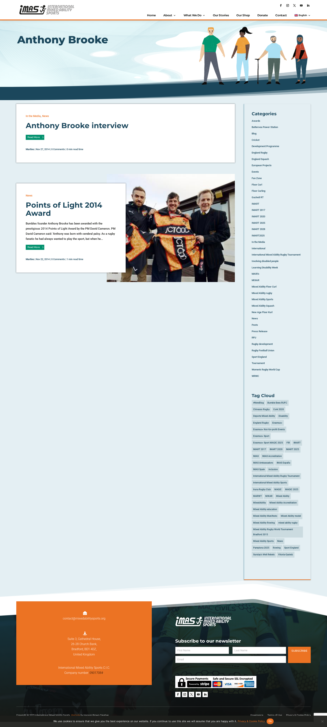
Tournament (258, 363)
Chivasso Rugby (261, 409)
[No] (322, 721)
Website (75, 715)
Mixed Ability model (291, 516)
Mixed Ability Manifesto (265, 516)
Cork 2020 (278, 409)
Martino (30, 149)
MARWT (257, 496)
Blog (254, 133)
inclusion (273, 469)
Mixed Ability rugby (262, 293)
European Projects (262, 165)
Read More (33, 137)
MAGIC (278, 489)
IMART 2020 (258, 216)
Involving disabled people (265, 261)
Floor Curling (258, 190)
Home (151, 15)
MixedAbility (259, 502)
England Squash (260, 159)
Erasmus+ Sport (261, 436)
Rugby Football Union (263, 350)
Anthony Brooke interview (77, 125)
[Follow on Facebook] (280, 5)
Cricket (255, 140)
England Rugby (259, 152)
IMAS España (283, 462)
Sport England (259, 356)
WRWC (255, 376)
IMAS (256, 456)
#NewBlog (258, 402)
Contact (281, 15)
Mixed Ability (282, 496)
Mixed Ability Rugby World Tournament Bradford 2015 (273, 532)
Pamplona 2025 (261, 547)
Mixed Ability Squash (263, 305)
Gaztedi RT (258, 197)
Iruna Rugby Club (262, 489)
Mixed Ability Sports (262, 299)
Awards (256, 120)
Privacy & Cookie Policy (251, 721)
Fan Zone (257, 178)
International (258, 248)
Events (255, 171)
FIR (288, 442)
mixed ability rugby (287, 522)
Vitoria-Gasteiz (285, 554)
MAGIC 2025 (291, 489)
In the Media (33, 116)
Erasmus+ (277, 423)
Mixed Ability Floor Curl (264, 286)
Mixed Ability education (265, 509)
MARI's (255, 273)
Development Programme (265, 146)
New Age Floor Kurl (262, 312)
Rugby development (262, 344)
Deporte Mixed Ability (264, 416)
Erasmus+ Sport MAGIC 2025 (268, 442)
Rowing (277, 547)
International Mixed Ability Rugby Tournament (276, 254)
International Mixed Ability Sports (270, 482)
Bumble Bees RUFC (277, 402)
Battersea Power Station (265, 127)
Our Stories (221, 15)
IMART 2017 (258, 210)
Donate (262, 15)
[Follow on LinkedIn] (308, 5)
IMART (255, 203)
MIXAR (255, 280)
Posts (255, 324)
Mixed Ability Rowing (264, 522)
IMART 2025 (258, 222)
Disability (283, 416)
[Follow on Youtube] (301, 5)
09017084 (96, 673)
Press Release (259, 331)
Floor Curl (257, 184)
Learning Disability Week (265, 267)
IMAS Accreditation (272, 456)
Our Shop (243, 15)
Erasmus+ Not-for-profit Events (269, 429)
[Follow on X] (294, 5)
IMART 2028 (258, 229)
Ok (270, 721)
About (167, 15)
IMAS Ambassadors (263, 462)
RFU (254, 337)
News (45, 116)
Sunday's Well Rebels (264, 554)
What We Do (193, 15)
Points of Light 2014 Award (64, 209)
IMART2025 (258, 235)
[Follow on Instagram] (287, 5)
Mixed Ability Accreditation (283, 502)
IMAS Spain (259, 469)
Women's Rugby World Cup (266, 369)
